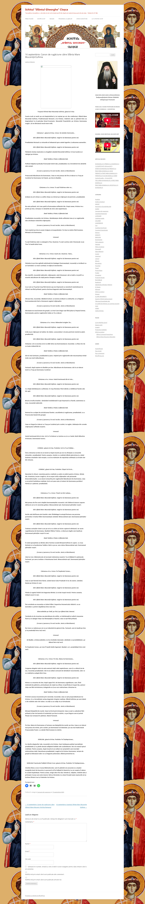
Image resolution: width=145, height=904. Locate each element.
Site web (28, 859)
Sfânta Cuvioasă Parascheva (104, 334)
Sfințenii (97, 289)
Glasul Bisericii (99, 251)
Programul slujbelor (65, 19)
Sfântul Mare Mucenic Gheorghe (105, 337)
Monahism (98, 263)
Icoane (97, 254)
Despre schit (41, 19)
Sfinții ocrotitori (99, 292)
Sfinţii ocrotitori (81, 19)
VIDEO (97, 308)
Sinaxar (97, 294)
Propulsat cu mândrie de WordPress (35, 895)
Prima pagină (29, 19)
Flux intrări (98, 351)
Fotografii (98, 249)
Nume (27, 844)
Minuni (97, 261)
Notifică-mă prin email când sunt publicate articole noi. (43, 880)
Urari (96, 306)
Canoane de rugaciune (43, 792)
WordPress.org (99, 356)
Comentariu (29, 822)
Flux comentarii (99, 353)
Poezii (97, 268)
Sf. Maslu (97, 287)
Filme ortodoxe (99, 247)
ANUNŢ (97, 204)
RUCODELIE (98, 280)
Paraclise (97, 266)
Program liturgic (100, 277)
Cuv (96, 225)
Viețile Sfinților (99, 311)
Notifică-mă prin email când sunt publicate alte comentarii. (44, 874)
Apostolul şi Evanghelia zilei (103, 206)
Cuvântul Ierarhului (101, 228)
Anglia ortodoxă (100, 202)
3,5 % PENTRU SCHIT (97, 19)
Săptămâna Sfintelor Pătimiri (103, 285)
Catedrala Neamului (101, 214)
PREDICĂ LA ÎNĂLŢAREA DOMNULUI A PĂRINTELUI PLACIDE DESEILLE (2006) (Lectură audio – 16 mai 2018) (106, 175)
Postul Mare (98, 270)
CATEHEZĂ (98, 216)
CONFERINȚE (99, 223)
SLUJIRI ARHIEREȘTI (101, 296)
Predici (97, 273)
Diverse (97, 232)
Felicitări (97, 244)
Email (27, 851)
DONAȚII (97, 235)
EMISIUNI (98, 237)
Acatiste (97, 199)
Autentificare (99, 349)
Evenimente (98, 240)
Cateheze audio (99, 218)
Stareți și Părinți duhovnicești (103, 299)
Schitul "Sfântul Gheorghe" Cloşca (46, 9)
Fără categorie (99, 242)
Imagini (52, 19)
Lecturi (97, 259)
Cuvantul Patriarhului (101, 230)
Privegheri (98, 275)
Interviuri (98, 256)
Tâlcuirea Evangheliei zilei (102, 301)
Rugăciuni (98, 282)
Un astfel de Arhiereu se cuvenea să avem (107, 304)
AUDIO (97, 209)
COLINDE (98, 221)
